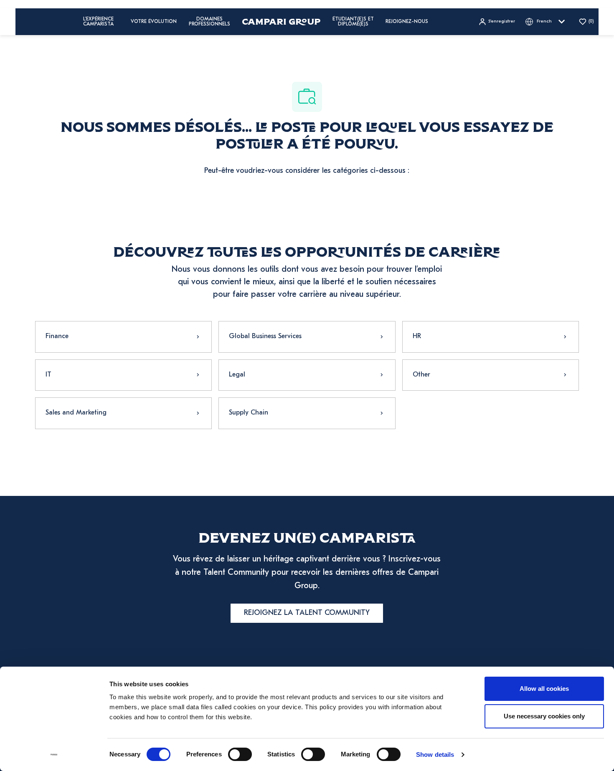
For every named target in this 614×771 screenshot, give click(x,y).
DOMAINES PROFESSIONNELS (209, 22)
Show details (435, 754)
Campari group (281, 21)
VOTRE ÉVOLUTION (154, 21)
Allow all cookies (544, 688)
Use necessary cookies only (544, 716)
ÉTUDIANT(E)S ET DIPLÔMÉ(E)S (353, 22)
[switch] (240, 754)
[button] (496, 22)
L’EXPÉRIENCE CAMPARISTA (98, 22)
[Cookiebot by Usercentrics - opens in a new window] (54, 754)
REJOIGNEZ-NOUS (407, 21)
